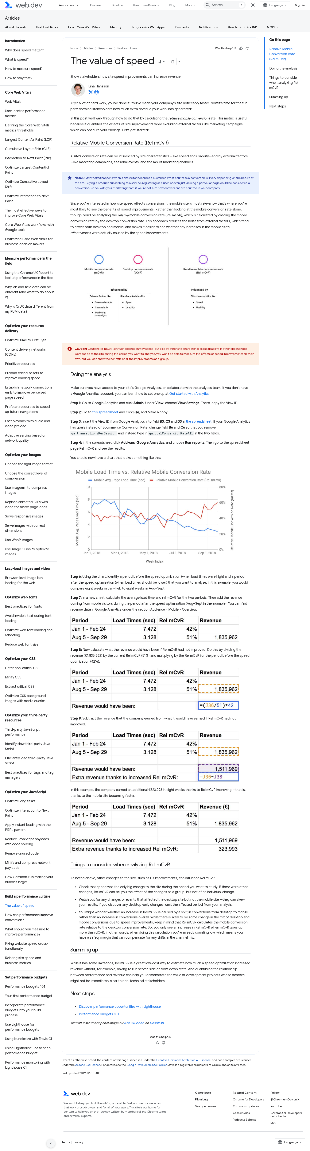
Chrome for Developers (248, 1099)
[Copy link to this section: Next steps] (98, 994)
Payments (182, 27)
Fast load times (47, 27)
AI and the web (15, 27)
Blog (172, 5)
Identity (115, 27)
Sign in (300, 5)
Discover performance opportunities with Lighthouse (120, 1007)
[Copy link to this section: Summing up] (102, 950)
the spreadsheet (199, 421)
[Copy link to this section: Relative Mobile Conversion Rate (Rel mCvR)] (173, 143)
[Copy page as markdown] (173, 61)
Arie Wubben (134, 1023)
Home (74, 48)
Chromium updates (246, 1106)
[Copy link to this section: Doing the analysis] (115, 374)
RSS (273, 1123)
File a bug (201, 1099)
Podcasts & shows (244, 1120)
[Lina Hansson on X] (90, 93)
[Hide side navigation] (51, 1143)
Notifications (208, 27)
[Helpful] (241, 48)
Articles (12, 18)
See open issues (205, 1106)
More (188, 5)
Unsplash (157, 1023)
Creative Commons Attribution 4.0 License (183, 1060)
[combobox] (225, 5)
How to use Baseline (146, 5)
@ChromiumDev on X (285, 1099)
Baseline (117, 5)
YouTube (276, 1106)
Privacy (78, 1142)
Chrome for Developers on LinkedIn (286, 1114)
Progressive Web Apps (148, 27)
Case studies (241, 1113)
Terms (66, 1142)
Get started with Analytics (189, 394)
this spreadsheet (105, 412)
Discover (96, 5)
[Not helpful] (247, 48)
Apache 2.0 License (87, 1065)
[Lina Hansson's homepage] (96, 93)
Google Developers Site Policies (147, 1065)
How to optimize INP (242, 27)
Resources (66, 5)
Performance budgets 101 (99, 1014)
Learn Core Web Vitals (84, 27)
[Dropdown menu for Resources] (79, 5)
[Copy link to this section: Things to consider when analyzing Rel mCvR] (174, 865)
